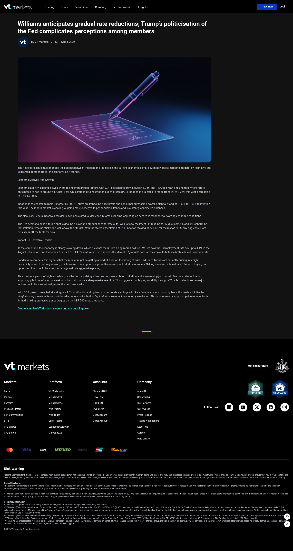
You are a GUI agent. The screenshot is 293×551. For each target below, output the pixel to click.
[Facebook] (271, 407)
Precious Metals (12, 409)
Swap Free (98, 409)
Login (283, 6)
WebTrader (54, 415)
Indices (8, 397)
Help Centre (143, 438)
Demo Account (100, 420)
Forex (7, 391)
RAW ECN (98, 397)
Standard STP (100, 391)
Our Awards (143, 409)
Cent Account (100, 415)
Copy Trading (55, 420)
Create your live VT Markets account (40, 308)
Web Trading (55, 409)
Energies (8, 403)
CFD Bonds (10, 432)
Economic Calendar (58, 426)
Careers (141, 432)
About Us (142, 391)
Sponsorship (144, 397)
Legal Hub (142, 426)
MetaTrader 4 (55, 403)
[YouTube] (243, 407)
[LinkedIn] (229, 407)
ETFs (6, 420)
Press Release (144, 415)
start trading (75, 308)
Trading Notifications (148, 420)
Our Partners (144, 403)
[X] (257, 407)
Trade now (267, 6)
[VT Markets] (18, 6)
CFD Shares (10, 426)
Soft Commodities (13, 415)
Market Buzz (55, 432)
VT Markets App (56, 391)
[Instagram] (284, 407)
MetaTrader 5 (55, 397)
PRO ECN (98, 403)
